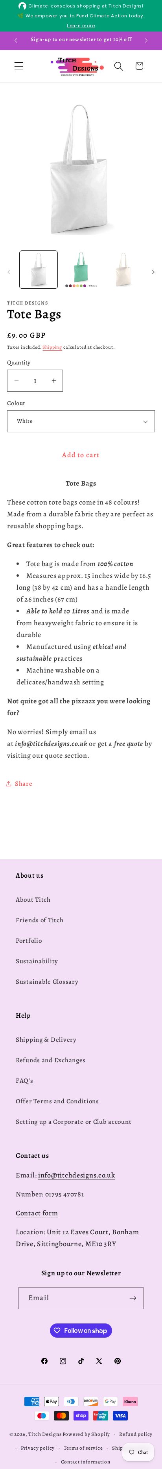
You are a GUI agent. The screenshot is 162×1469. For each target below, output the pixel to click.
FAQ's (24, 1080)
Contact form (37, 1213)
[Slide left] (8, 272)
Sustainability (37, 961)
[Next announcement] (146, 40)
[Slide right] (153, 272)
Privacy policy (38, 1448)
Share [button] (24, 783)
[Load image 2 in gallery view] (81, 270)
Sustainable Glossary (47, 981)
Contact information (85, 1461)
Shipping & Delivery (46, 1039)
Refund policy (136, 1434)
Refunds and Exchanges (51, 1060)
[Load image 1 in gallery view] (38, 270)
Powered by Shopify (86, 1434)
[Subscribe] (132, 1298)
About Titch (33, 899)
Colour (16, 403)
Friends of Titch (40, 920)
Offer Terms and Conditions (57, 1101)
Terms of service (83, 1448)
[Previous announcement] (15, 40)
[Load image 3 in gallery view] (123, 270)
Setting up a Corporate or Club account (73, 1121)
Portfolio (29, 940)
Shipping (52, 347)
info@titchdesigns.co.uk (76, 1175)
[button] (19, 66)
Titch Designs (44, 1434)
